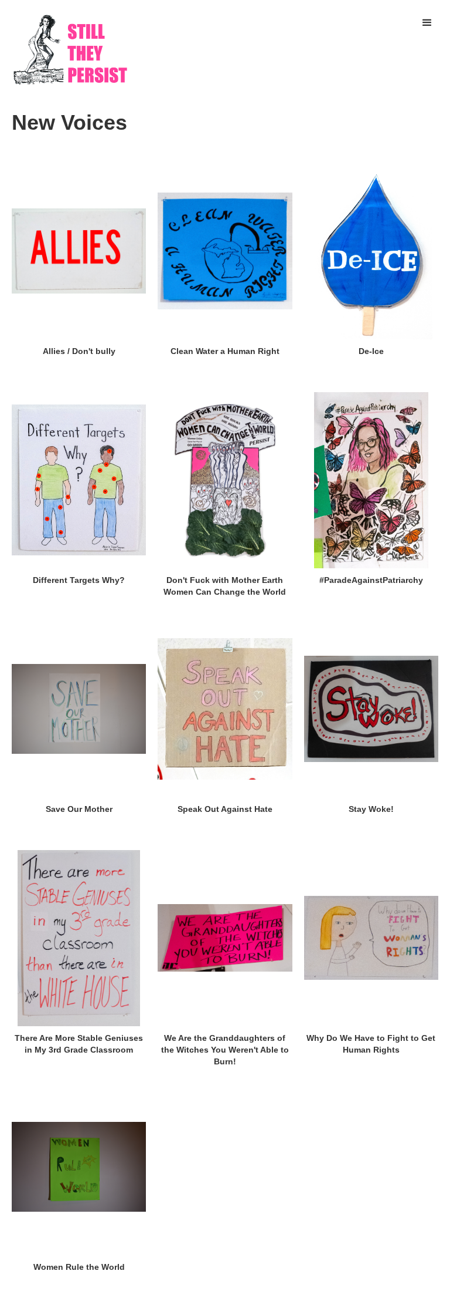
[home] (70, 50)
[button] (427, 23)
